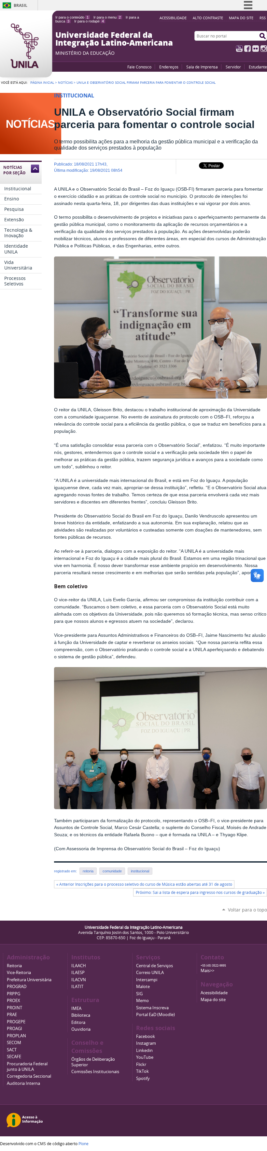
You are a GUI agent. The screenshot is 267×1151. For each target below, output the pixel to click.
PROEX (13, 1000)
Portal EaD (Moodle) (155, 1014)
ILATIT (77, 986)
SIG (139, 994)
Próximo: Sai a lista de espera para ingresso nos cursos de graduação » (200, 892)
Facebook (247, 48)
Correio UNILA (150, 972)
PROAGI (14, 1028)
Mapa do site (241, 17)
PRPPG (13, 994)
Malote (143, 986)
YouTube (239, 48)
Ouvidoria (81, 1029)
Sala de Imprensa (202, 66)
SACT (12, 1050)
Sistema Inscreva (152, 1008)
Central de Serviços (154, 966)
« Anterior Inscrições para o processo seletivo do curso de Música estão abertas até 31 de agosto (144, 884)
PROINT (14, 1008)
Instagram (263, 48)
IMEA (76, 1008)
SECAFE (14, 1056)
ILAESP (78, 972)
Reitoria (14, 966)
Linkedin (144, 1050)
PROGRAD (16, 986)
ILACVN (78, 980)
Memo (142, 1000)
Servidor (233, 66)
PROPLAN (16, 1036)
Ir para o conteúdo (72, 17)
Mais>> (207, 970)
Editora (78, 1022)
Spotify (143, 1078)
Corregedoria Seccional (29, 1076)
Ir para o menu (107, 17)
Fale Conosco (139, 66)
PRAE (12, 1014)
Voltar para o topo (247, 910)
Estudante (258, 66)
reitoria (88, 871)
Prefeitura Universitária (29, 980)
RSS (263, 17)
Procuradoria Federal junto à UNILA (27, 1066)
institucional (140, 871)
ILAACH (78, 966)
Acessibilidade (173, 17)
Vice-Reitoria (19, 972)
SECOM (14, 1042)
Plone (83, 1143)
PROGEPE (16, 1022)
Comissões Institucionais (95, 1071)
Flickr (255, 48)
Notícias (65, 82)
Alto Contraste (208, 17)
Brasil (20, 5)
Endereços (168, 66)
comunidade (112, 871)
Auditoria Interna (23, 1083)
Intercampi (146, 980)
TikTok (142, 1071)
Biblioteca (80, 1015)
